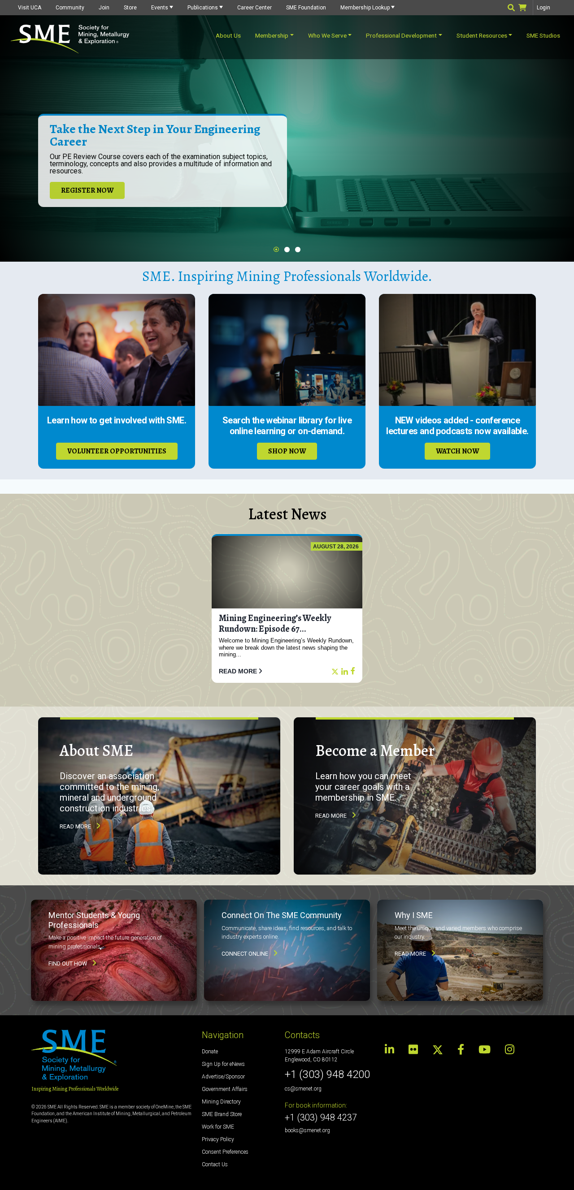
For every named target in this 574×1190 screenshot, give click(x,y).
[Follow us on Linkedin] (392, 1049)
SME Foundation (306, 7)
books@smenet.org (307, 1130)
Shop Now (287, 451)
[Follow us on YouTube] (484, 1049)
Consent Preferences (225, 1152)
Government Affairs (225, 1089)
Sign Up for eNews (223, 1064)
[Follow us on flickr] (413, 1049)
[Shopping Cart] (526, 8)
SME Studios (543, 35)
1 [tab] (276, 249)
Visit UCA (29, 7)
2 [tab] (287, 249)
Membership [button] (271, 35)
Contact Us (215, 1164)
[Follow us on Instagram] (510, 1049)
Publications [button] (202, 7)
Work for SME (218, 1127)
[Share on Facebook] (353, 671)
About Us (228, 35)
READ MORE (238, 671)
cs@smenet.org (303, 1089)
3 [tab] (297, 249)
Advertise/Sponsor (223, 1077)
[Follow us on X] (437, 1049)
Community (70, 7)
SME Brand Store (222, 1114)
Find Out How (67, 963)
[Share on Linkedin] (344, 672)
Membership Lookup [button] (365, 7)
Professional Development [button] (401, 35)
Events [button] (159, 7)
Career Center (254, 7)
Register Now (87, 190)
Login (543, 7)
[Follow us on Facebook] (460, 1049)
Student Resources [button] (482, 35)
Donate (210, 1051)
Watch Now (457, 451)
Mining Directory (221, 1102)
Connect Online (245, 953)
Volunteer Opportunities (116, 451)
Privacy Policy (218, 1139)
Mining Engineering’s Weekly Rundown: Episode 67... (275, 623)
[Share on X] (335, 672)
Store (130, 7)
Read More (75, 826)
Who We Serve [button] (327, 35)
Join (104, 7)
